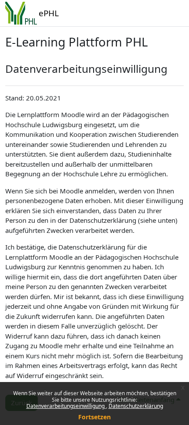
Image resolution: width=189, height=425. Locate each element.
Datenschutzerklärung (136, 406)
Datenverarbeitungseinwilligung (66, 406)
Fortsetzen (94, 417)
